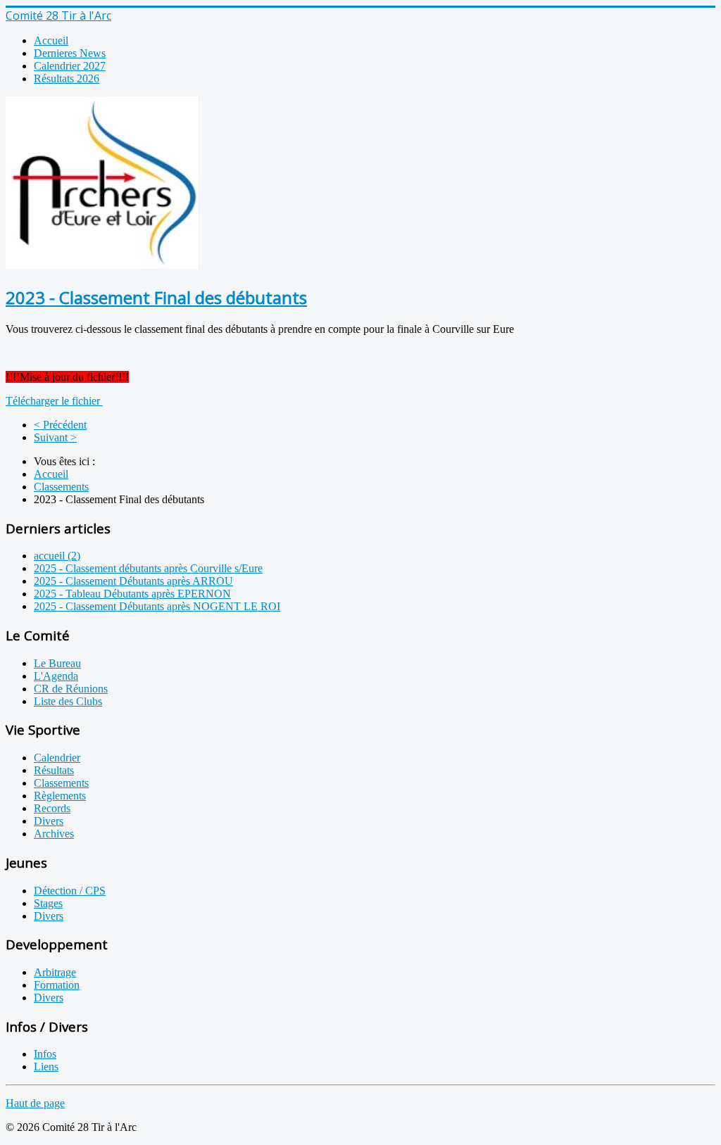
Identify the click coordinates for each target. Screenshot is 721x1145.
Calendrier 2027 (70, 66)
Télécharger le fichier (54, 401)
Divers (48, 821)
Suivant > (55, 437)
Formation (57, 985)
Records (52, 808)
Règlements (60, 796)
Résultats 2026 (66, 78)
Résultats (54, 770)
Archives (54, 834)
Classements (61, 487)
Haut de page (35, 1103)
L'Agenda (56, 676)
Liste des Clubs (68, 701)
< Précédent (60, 425)
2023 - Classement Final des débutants (156, 297)
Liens (46, 1067)
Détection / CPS (70, 891)
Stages (48, 903)
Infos (45, 1054)
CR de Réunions (71, 689)
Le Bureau (57, 663)
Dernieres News (70, 53)
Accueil (51, 40)
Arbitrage (55, 972)
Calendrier (57, 758)
